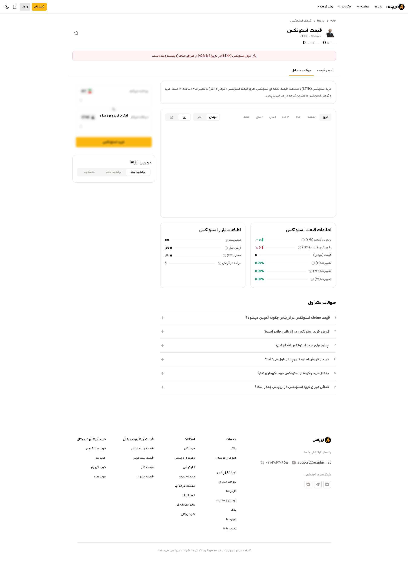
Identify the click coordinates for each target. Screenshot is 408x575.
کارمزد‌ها (231, 491)
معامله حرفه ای (185, 486)
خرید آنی (189, 449)
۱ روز (325, 117)
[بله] (308, 484)
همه (246, 117)
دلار (167, 248)
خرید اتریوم (98, 467)
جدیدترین (89, 172)
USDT (310, 43)
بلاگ (233, 449)
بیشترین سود (137, 172)
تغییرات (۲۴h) (322, 271)
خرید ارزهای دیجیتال (91, 439)
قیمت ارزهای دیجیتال (138, 439)
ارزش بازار (235, 248)
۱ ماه (298, 117)
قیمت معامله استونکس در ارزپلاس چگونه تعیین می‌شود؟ (288, 318)
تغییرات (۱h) (323, 263)
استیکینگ (188, 495)
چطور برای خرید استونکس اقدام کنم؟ (302, 345)
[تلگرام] (318, 484)
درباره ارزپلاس (226, 472)
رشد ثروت (326, 7)
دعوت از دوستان (226, 458)
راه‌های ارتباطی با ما (317, 452)
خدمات (231, 439)
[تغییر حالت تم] (6, 6)
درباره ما (231, 519)
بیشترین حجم (113, 172)
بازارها (378, 7)
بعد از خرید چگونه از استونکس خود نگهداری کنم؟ (293, 373)
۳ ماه (285, 117)
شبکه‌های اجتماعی (318, 475)
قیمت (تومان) (322, 255)
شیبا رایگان (188, 514)
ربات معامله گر (185, 505)
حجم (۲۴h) (234, 256)
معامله (364, 7)
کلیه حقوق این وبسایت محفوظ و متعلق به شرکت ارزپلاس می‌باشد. (204, 550)
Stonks (316, 36)
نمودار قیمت (325, 71)
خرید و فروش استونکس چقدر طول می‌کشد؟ (297, 359)
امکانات (346, 7)
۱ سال (272, 117)
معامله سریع (187, 477)
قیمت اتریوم (145, 477)
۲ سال (259, 117)
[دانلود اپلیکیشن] (14, 6)
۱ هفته (312, 117)
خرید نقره (100, 477)
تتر (200, 117)
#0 (167, 240)
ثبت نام (39, 7)
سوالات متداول (301, 71)
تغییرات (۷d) (323, 279)
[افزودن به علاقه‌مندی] (76, 33)
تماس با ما (229, 529)
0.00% (259, 263)
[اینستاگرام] (327, 484)
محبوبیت (235, 240)
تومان (213, 117)
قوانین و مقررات (226, 501)
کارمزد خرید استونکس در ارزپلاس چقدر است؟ (296, 332)
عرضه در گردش (231, 263)
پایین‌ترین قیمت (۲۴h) (316, 247)
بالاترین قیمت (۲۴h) (318, 240)
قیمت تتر (147, 467)
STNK (303, 36)
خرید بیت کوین (96, 449)
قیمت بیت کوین (143, 458)
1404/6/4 (203, 55)
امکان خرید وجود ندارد (114, 116)
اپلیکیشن (189, 467)
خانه (333, 21)
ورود (25, 7)
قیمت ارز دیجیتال (142, 449)
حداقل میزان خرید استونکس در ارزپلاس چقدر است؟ (292, 387)
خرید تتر (100, 458)
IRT (329, 43)
